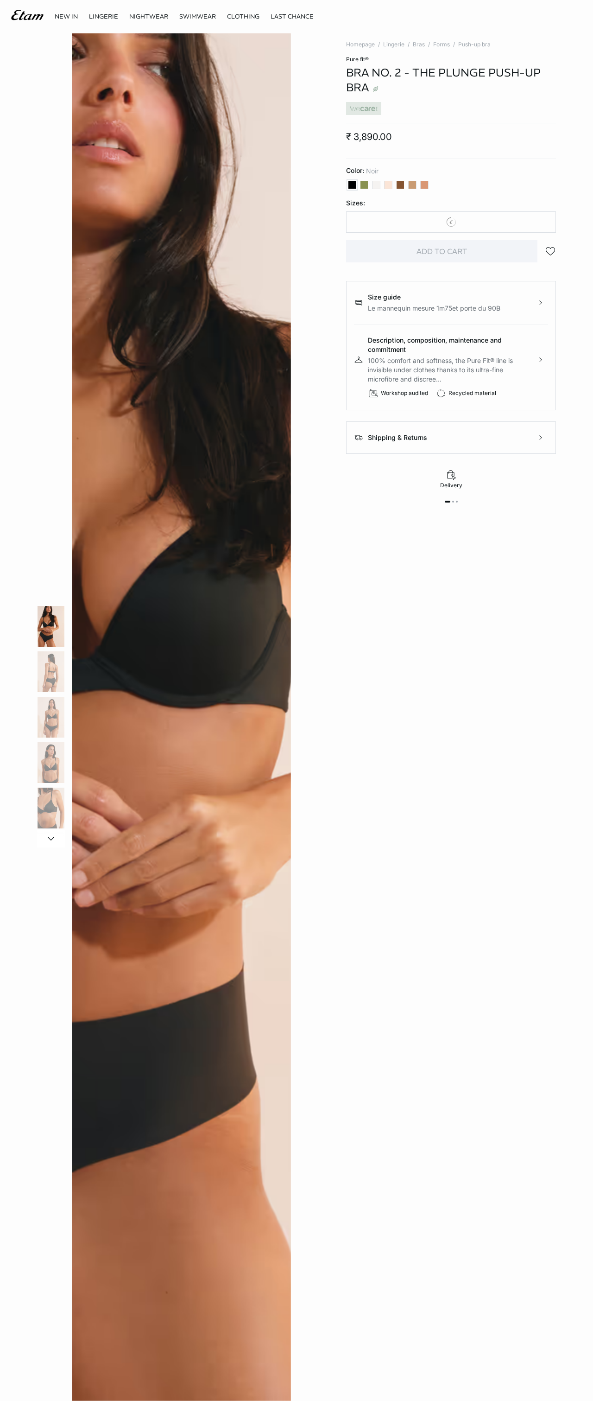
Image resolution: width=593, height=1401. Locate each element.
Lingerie (393, 44)
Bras (419, 44)
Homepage (360, 44)
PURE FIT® (357, 59)
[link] (66, 16)
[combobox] (451, 222)
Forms (441, 44)
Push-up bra (474, 44)
